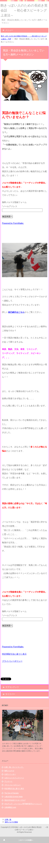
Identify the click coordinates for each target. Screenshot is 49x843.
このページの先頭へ (25, 840)
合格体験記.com (10, 807)
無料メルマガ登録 (11, 822)
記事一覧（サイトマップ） (14, 767)
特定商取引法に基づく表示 (14, 654)
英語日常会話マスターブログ (15, 800)
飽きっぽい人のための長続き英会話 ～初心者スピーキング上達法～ (24, 10)
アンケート (8, 781)
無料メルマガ (9, 771)
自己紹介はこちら (16, 312)
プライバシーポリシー (12, 661)
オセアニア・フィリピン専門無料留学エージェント (23, 804)
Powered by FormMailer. (13, 223)
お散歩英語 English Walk (13, 797)
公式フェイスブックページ (14, 778)
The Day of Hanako (11, 793)
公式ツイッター (10, 774)
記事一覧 (8, 820)
